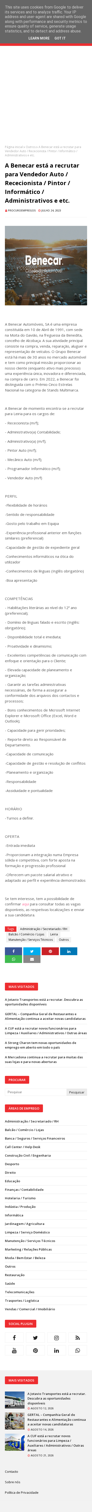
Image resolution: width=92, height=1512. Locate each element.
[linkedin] (56, 1350)
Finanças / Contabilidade (24, 1189)
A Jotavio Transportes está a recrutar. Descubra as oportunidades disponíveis (44, 1002)
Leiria (54, 934)
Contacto (11, 1471)
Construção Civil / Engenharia (28, 1155)
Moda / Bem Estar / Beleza (25, 1258)
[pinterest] (35, 1350)
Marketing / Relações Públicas (28, 1249)
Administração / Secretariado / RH (43, 929)
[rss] (77, 1337)
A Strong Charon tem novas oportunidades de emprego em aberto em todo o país (40, 1045)
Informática (14, 1215)
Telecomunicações (19, 1292)
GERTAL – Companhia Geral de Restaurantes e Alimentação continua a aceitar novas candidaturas (45, 1016)
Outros (31, 147)
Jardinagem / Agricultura (24, 1224)
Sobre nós (12, 1482)
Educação (12, 1181)
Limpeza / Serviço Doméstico (27, 1232)
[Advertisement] (46, 99)
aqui (25, 903)
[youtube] (14, 1350)
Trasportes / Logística (22, 1300)
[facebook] (14, 1337)
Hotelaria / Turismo (20, 1198)
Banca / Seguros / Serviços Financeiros (35, 1138)
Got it (60, 38)
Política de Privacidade (22, 1492)
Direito (10, 1172)
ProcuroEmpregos (22, 210)
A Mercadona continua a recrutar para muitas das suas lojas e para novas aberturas (44, 1059)
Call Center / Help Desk (22, 1147)
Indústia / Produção (20, 1206)
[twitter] (35, 1337)
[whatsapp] (77, 1350)
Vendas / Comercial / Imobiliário (30, 1309)
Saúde (10, 1283)
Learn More (39, 38)
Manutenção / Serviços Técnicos (31, 940)
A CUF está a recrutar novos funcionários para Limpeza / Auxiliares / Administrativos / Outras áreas (46, 1030)
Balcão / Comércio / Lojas (26, 934)
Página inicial (14, 147)
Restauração (15, 1275)
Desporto (12, 1164)
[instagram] (56, 1337)
